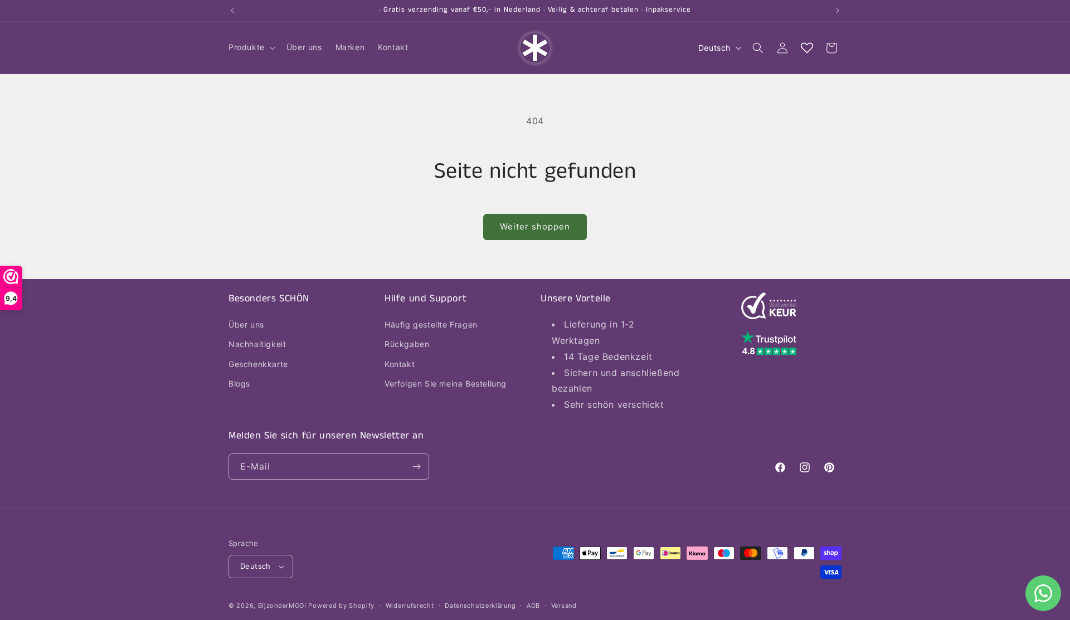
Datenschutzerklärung (480, 605)
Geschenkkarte (258, 364)
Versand (564, 605)
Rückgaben (407, 344)
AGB (533, 605)
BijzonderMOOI (282, 605)
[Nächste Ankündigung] (837, 10)
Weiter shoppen (535, 226)
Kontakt (400, 364)
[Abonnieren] (416, 466)
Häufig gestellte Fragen (431, 324)
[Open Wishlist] (807, 48)
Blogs (239, 383)
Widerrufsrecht (410, 605)
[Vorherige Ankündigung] (232, 10)
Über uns (246, 324)
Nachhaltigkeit (257, 344)
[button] (251, 47)
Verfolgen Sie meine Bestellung (446, 383)
